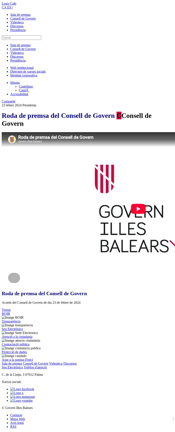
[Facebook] (22, 389)
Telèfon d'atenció (35, 367)
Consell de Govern (23, 18)
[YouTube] (21, 400)
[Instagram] (22, 397)
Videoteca (17, 22)
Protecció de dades (14, 352)
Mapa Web (17, 419)
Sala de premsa (20, 14)
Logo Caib (9, 3)
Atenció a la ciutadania (17, 336)
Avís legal (17, 423)
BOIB (6, 313)
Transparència (11, 321)
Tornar (6, 310)
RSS (13, 426)
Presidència (18, 30)
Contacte (16, 415)
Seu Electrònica (12, 329)
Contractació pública (15, 344)
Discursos (16, 26)
